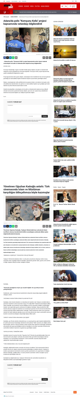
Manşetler (8, 1)
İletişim (40, 392)
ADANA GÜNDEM (45, 6)
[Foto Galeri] (76, 1)
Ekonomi (26, 6)
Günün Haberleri (14, 1)
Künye (36, 392)
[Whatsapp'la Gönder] (13, 57)
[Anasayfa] (4, 1)
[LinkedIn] (10, 57)
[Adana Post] (9, 6)
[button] (44, 57)
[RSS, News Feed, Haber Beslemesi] (75, 392)
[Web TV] (73, 1)
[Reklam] (12, 273)
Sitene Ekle (24, 1)
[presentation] (8, 12)
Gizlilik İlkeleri (46, 392)
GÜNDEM (20, 6)
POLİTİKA (37, 6)
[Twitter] (7, 57)
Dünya (32, 6)
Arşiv (20, 1)
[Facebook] (4, 57)
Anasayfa (7, 16)
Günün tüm (72, 12)
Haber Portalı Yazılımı (10, 396)
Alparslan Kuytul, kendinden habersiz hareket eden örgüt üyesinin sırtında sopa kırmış (37, 12)
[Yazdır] (16, 57)
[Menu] (62, 6)
